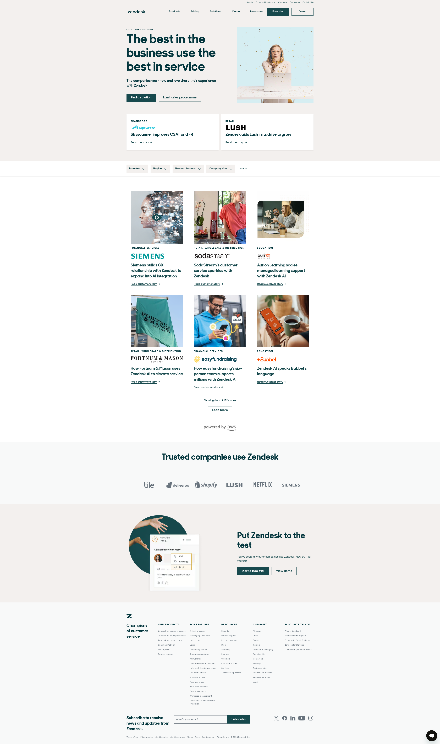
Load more (220, 410)
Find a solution (141, 97)
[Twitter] (276, 718)
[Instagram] (311, 718)
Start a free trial (253, 571)
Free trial (277, 11)
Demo (236, 11)
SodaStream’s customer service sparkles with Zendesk (216, 270)
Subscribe (239, 719)
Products (174, 11)
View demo (284, 571)
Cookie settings (177, 737)
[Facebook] (284, 718)
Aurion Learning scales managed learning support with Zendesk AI (281, 270)
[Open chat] (431, 735)
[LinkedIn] (293, 718)
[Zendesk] (129, 621)
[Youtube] (301, 718)
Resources (256, 11)
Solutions (215, 11)
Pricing (195, 11)
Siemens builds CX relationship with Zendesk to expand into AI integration (156, 270)
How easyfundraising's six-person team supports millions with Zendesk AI (218, 374)
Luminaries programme (180, 97)
